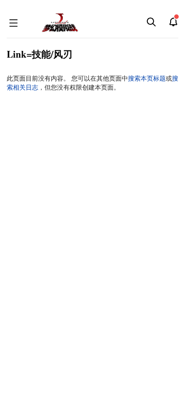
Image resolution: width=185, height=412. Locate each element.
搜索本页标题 (147, 78)
